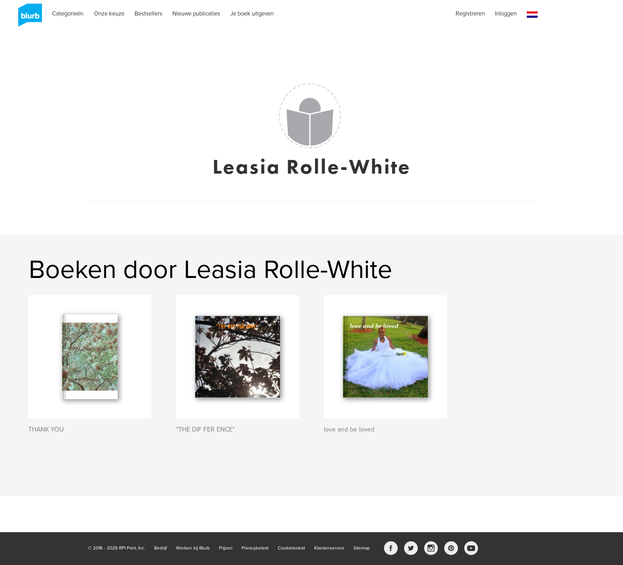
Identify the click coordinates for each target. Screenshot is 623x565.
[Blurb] (27, 18)
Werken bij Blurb (193, 548)
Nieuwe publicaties (196, 13)
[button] (532, 15)
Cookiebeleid (291, 548)
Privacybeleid (255, 548)
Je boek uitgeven (252, 13)
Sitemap (361, 548)
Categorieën (67, 13)
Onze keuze (109, 13)
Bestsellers (148, 13)
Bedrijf (160, 548)
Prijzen (226, 548)
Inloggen (506, 13)
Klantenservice (329, 548)
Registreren (470, 13)
